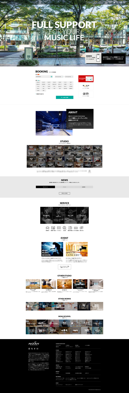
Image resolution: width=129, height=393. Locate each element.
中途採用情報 (68, 373)
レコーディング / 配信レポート (71, 378)
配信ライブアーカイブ (79, 384)
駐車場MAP (87, 366)
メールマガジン (68, 368)
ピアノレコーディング (59, 379)
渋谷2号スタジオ (88, 351)
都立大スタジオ (58, 358)
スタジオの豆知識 (88, 368)
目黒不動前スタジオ (59, 361)
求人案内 (57, 373)
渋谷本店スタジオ (69, 351)
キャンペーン (45, 187)
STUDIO (88, 2)
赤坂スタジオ (68, 360)
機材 (69, 171)
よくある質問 (87, 345)
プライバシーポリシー (69, 346)
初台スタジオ (77, 356)
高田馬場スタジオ (69, 354)
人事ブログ (87, 373)
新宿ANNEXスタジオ (59, 354)
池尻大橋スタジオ (88, 358)
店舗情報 (83, 187)
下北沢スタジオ (87, 356)
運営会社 (57, 346)
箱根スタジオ (87, 361)
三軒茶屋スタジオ (69, 358)
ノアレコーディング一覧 (60, 378)
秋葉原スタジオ (58, 356)
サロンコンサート (69, 384)
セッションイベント (59, 384)
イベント (64, 187)
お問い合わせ (77, 346)
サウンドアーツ (78, 361)
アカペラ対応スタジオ (79, 366)
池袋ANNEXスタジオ (88, 354)
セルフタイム (68, 366)
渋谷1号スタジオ (78, 351)
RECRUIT (110, 2)
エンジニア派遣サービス (81, 378)
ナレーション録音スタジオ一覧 (71, 379)
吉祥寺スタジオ (68, 357)
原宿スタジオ (77, 353)
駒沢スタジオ (77, 358)
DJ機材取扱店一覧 (59, 366)
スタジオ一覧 (58, 345)
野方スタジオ (77, 357)
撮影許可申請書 (78, 368)
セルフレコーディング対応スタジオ (93, 378)
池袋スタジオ (77, 354)
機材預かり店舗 (58, 368)
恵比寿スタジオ (58, 353)
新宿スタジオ (87, 353)
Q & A (105, 2)
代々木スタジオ (68, 353)
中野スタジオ (58, 357)
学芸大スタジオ (78, 360)
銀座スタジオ (58, 360)
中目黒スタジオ (68, 361)
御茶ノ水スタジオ (69, 356)
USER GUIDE (94, 2)
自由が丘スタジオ (88, 357)
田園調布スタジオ (88, 360)
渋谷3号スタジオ (59, 351)
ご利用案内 (67, 345)
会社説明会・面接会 (78, 373)
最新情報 (76, 345)
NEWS (100, 2)
